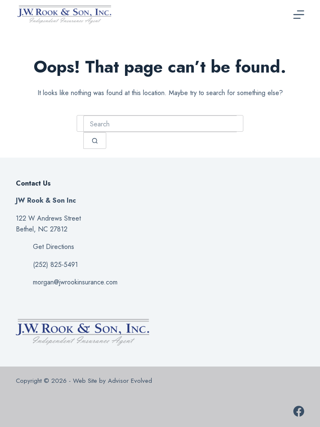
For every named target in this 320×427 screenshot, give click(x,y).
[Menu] (298, 14)
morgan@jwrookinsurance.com (75, 282)
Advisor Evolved (131, 380)
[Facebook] (298, 411)
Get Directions (53, 246)
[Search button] (94, 140)
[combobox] (160, 124)
